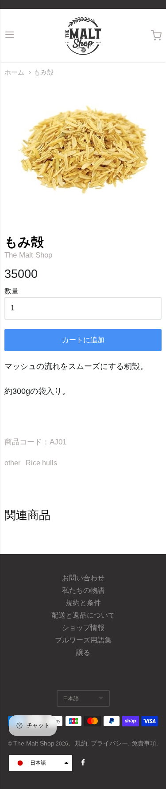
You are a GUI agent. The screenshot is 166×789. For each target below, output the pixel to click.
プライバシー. (111, 743)
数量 (11, 291)
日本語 (71, 698)
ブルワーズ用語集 (83, 640)
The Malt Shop (28, 255)
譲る (83, 652)
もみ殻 (44, 72)
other (12, 463)
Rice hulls (41, 463)
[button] (40, 763)
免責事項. (144, 743)
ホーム (14, 72)
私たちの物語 (83, 590)
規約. (83, 743)
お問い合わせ (83, 578)
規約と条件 (83, 603)
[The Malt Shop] (83, 35)
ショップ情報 (83, 627)
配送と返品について (83, 615)
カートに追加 (83, 340)
